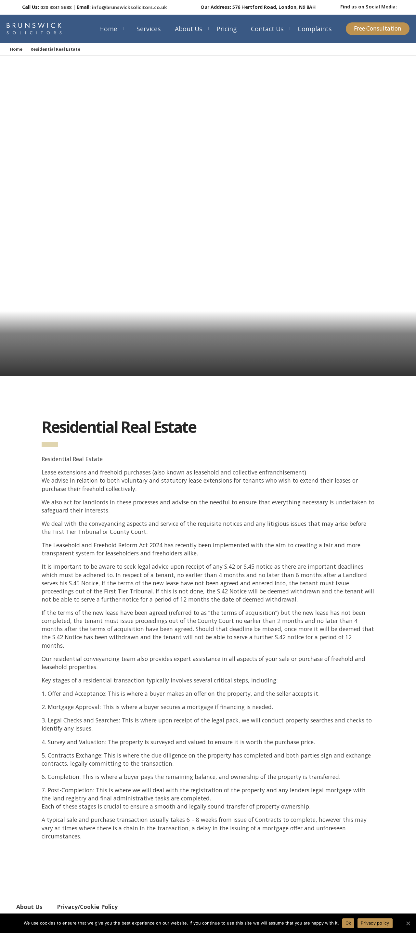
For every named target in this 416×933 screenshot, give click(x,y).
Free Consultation (377, 28)
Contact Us (267, 28)
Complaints (315, 28)
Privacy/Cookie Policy (87, 907)
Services (148, 28)
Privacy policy (375, 923)
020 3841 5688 (56, 7)
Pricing (226, 28)
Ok (348, 923)
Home (108, 28)
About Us (188, 28)
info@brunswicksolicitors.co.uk (129, 7)
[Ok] (408, 923)
